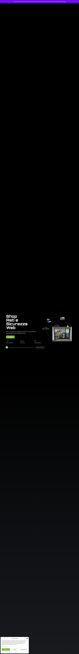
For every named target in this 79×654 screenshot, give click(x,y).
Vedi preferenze (24, 649)
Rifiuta (14, 649)
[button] (27, 638)
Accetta (5, 649)
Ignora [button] (64, 1)
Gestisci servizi (4, 646)
